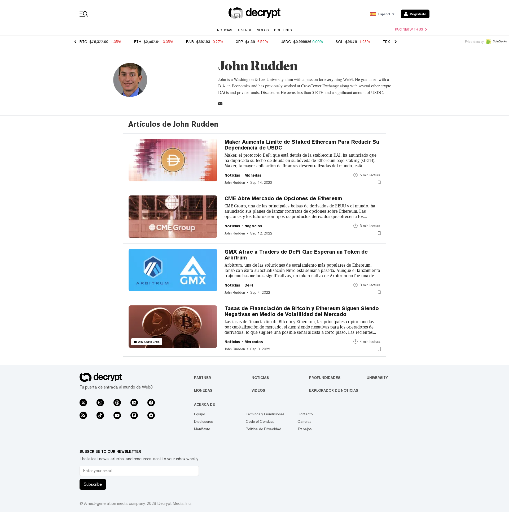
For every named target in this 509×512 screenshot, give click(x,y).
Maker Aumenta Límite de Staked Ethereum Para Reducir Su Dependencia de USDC (302, 145)
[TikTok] (100, 415)
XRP (239, 42)
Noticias (224, 30)
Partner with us (409, 29)
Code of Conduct (260, 421)
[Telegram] (151, 415)
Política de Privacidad (263, 429)
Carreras (304, 421)
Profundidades (324, 378)
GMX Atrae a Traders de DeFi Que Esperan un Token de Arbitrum (296, 255)
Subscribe (93, 484)
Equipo (199, 414)
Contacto (305, 414)
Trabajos (304, 429)
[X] (83, 402)
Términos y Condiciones (265, 414)
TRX (386, 42)
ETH (137, 42)
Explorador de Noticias (333, 390)
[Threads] (117, 402)
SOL (339, 42)
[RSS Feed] (83, 415)
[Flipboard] (134, 415)
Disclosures (203, 421)
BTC (83, 42)
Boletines (283, 30)
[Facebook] (151, 402)
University (377, 378)
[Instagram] (100, 402)
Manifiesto (202, 429)
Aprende (245, 30)
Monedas (203, 390)
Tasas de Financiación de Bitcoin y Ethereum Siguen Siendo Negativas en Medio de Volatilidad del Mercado (302, 311)
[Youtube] (117, 415)
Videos (263, 30)
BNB (190, 42)
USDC (286, 42)
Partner (202, 378)
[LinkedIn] (134, 402)
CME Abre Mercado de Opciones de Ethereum (283, 198)
